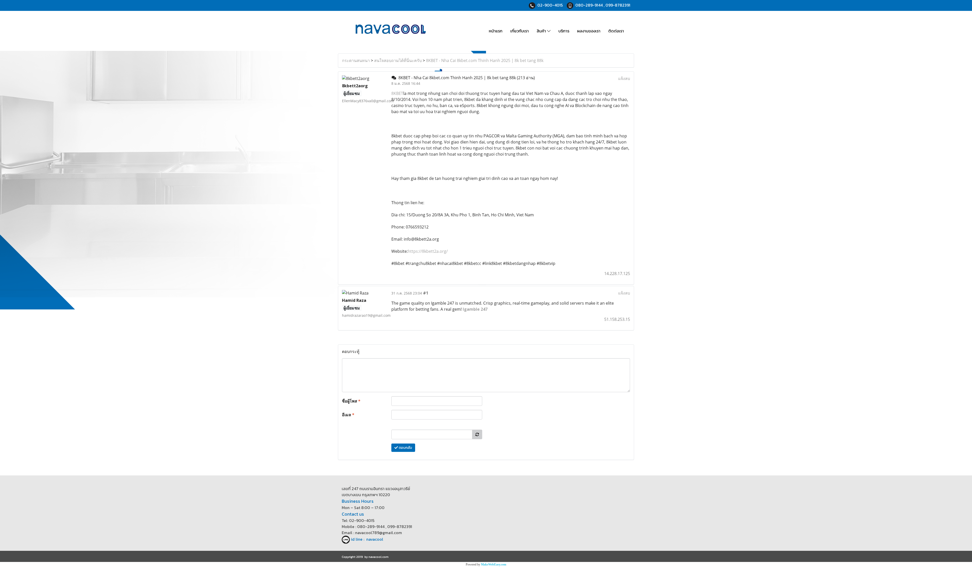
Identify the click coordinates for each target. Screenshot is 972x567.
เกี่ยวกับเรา (519, 31)
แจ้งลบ (624, 78)
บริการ (563, 31)
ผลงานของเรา (588, 31)
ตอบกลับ (405, 447)
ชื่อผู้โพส (351, 401)
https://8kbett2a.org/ (428, 251)
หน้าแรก (495, 31)
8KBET (397, 93)
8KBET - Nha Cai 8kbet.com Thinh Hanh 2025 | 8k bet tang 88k (484, 60)
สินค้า (542, 31)
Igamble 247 (475, 309)
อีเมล (348, 414)
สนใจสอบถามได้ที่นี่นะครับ (398, 60)
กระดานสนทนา (356, 60)
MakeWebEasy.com (493, 564)
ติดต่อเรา (616, 31)
